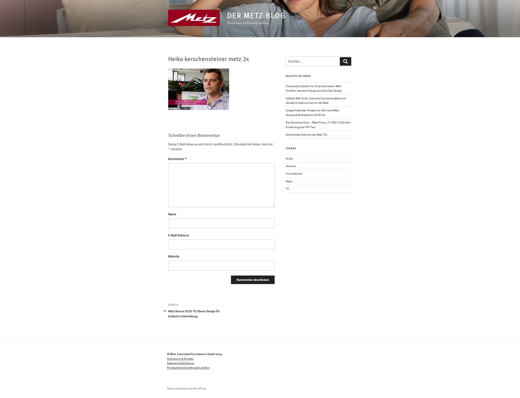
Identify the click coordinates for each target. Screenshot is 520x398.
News (289, 181)
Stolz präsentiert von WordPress (187, 388)
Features (291, 166)
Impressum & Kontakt (180, 358)
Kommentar (177, 159)
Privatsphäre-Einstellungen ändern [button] (188, 367)
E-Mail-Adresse (178, 235)
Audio (289, 158)
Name (172, 214)
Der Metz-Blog (256, 16)
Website (173, 256)
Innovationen (294, 173)
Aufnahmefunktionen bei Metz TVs (306, 134)
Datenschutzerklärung (180, 363)
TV (287, 189)
